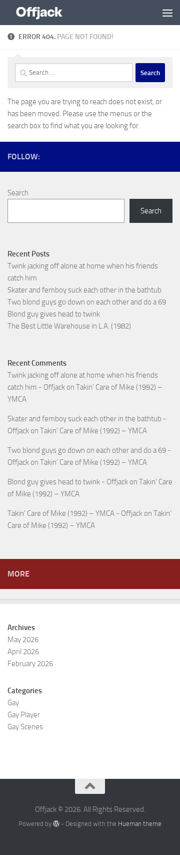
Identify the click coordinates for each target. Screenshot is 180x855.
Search (18, 192)
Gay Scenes (25, 726)
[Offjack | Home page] (49, 12)
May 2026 (23, 639)
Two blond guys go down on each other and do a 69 (87, 302)
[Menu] (167, 12)
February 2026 (30, 663)
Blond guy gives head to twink (54, 314)
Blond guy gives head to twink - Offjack (68, 481)
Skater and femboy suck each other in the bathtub (85, 290)
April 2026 (23, 651)
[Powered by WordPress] (56, 823)
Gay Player (24, 714)
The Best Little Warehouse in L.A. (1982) (69, 326)
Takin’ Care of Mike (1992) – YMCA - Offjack (75, 513)
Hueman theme (140, 823)
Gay (13, 702)
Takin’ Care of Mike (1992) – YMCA (93, 430)
